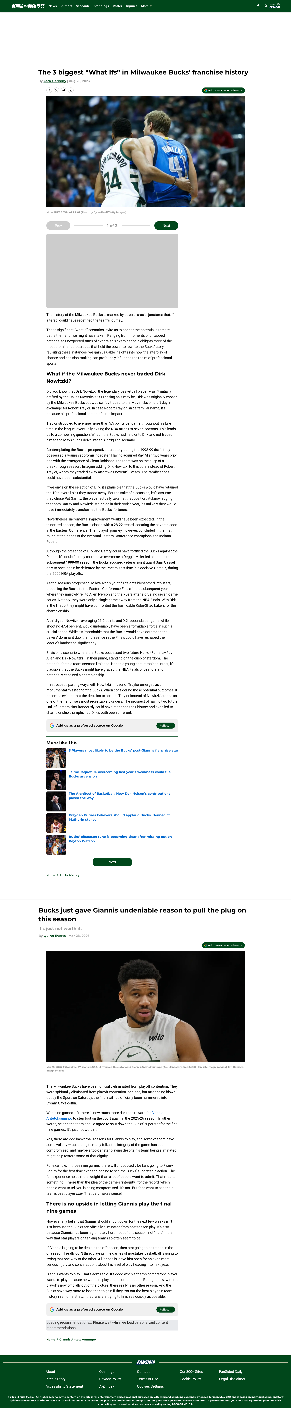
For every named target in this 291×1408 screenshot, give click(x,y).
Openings (106, 1371)
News (53, 6)
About (50, 1371)
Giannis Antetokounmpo (77, 1339)
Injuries (131, 6)
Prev (58, 225)
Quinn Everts (55, 936)
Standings (101, 6)
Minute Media (25, 1396)
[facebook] (258, 5)
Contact (143, 1371)
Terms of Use (147, 1379)
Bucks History (69, 875)
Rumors (66, 6)
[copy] (71, 90)
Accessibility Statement (64, 1386)
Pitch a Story (56, 1379)
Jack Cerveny (55, 81)
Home (50, 875)
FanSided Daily (231, 1371)
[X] (266, 5)
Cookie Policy (190, 1379)
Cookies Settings (150, 1386)
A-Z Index (106, 1386)
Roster (117, 6)
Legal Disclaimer (232, 1379)
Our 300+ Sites (191, 1371)
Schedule (83, 6)
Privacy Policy (110, 1379)
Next (166, 225)
